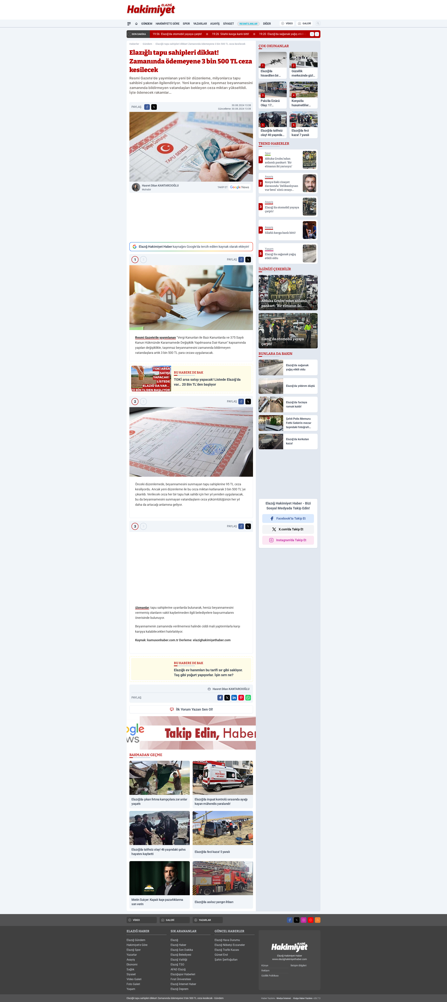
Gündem (146, 23)
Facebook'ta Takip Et (291, 518)
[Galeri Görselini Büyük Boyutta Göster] (191, 297)
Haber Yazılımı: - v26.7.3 (290, 998)
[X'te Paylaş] (154, 107)
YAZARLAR (205, 920)
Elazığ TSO (177, 964)
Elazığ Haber (178, 945)
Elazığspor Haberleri (183, 974)
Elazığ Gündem (136, 940)
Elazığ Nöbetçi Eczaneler (230, 945)
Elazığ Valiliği (179, 959)
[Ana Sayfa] (136, 23)
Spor (186, 23)
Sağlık (130, 969)
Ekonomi (132, 964)
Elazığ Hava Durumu (227, 940)
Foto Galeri (133, 984)
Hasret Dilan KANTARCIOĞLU (160, 187)
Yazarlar (200, 23)
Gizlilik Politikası (270, 975)
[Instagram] (303, 920)
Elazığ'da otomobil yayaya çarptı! (177, 34)
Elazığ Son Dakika (182, 949)
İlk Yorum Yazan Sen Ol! (194, 709)
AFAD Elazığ (178, 969)
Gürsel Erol (221, 954)
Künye (264, 965)
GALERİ (307, 23)
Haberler (134, 43)
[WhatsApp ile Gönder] (248, 697)
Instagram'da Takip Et (291, 540)
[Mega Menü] (129, 24)
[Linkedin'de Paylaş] (234, 697)
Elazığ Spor (134, 949)
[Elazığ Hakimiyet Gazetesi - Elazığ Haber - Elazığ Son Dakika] (289, 947)
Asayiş (215, 23)
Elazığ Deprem (179, 989)
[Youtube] (310, 920)
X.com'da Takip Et (291, 529)
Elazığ (174, 940)
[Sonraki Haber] (317, 34)
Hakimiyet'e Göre (167, 23)
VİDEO (289, 23)
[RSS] (317, 920)
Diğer (267, 23)
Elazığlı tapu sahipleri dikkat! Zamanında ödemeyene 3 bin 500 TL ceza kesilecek (200, 43)
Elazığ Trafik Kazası (227, 949)
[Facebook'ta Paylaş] (147, 107)
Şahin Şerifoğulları (226, 959)
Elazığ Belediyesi (181, 954)
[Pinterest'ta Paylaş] (241, 697)
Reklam (265, 970)
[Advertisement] (191, 217)
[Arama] (318, 23)
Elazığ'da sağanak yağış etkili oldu (284, 34)
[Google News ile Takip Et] (239, 187)
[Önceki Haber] (312, 34)
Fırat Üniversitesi (181, 979)
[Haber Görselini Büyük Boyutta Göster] (191, 147)
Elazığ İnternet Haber (183, 984)
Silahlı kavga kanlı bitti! (230, 34)
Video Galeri (134, 979)
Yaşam (131, 989)
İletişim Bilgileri (298, 965)
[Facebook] (289, 920)
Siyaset (228, 23)
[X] (296, 920)
